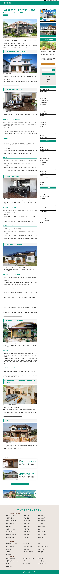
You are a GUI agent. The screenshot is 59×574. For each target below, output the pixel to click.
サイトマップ (26, 571)
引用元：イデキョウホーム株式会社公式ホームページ (10, 404)
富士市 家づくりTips (53, 2)
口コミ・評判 (40, 2)
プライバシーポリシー (32, 571)
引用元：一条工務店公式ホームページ (8, 73)
